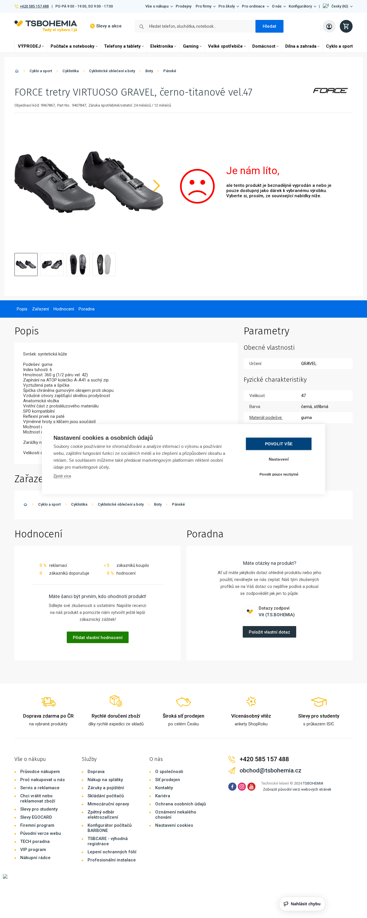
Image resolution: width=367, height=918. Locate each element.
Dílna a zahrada (300, 46)
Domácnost (263, 46)
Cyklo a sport (339, 46)
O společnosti (169, 771)
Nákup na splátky (105, 779)
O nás (276, 6)
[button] (338, 6)
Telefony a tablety (122, 46)
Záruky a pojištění (106, 787)
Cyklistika (70, 71)
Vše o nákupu (156, 6)
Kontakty (164, 787)
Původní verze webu (40, 833)
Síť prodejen (167, 779)
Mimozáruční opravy (108, 804)
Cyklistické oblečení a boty (112, 71)
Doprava (96, 771)
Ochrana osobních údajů (180, 804)
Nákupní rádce (35, 857)
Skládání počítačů (106, 795)
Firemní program (37, 825)
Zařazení (40, 309)
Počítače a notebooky (72, 46)
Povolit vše (278, 444)
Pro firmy (203, 6)
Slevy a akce (109, 26)
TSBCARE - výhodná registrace (108, 841)
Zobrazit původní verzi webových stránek (297, 789)
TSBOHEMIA (313, 783)
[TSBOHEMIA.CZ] (45, 26)
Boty (149, 71)
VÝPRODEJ (29, 46)
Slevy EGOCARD (36, 817)
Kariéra (162, 795)
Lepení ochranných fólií (112, 851)
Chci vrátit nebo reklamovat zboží (37, 798)
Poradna (86, 309)
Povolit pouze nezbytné (279, 474)
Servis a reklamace (40, 787)
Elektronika (161, 46)
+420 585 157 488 (34, 6)
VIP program (33, 849)
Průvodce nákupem (40, 771)
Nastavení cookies (174, 825)
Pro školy (226, 6)
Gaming (191, 46)
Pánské (169, 71)
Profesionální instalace (112, 860)
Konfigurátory (300, 6)
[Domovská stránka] (16, 72)
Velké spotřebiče (225, 46)
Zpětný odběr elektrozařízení (103, 814)
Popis (22, 309)
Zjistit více (62, 476)
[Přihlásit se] (329, 26)
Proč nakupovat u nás (42, 779)
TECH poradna (35, 841)
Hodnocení (63, 309)
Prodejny (183, 6)
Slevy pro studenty (39, 809)
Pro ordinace (253, 6)
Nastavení (279, 459)
